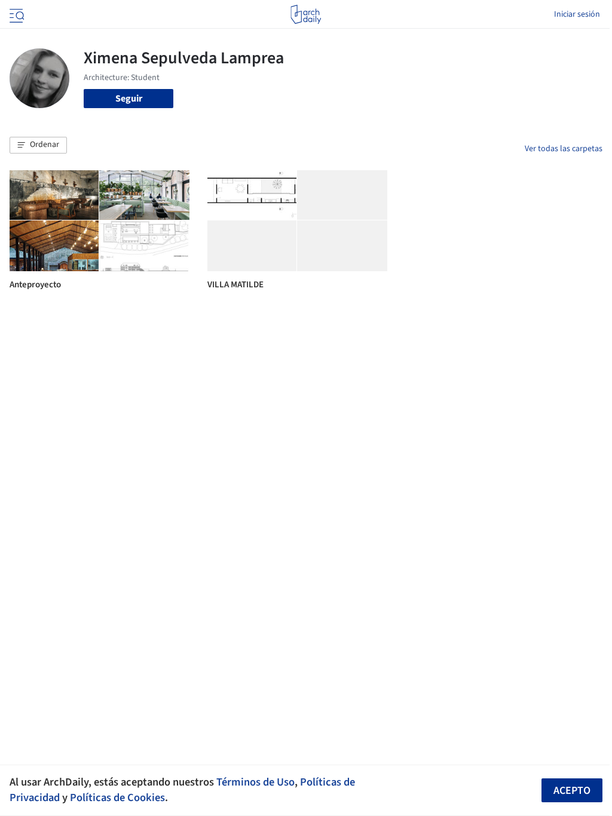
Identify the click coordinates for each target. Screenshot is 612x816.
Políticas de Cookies (117, 797)
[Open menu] (15, 14)
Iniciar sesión (577, 14)
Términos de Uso (255, 782)
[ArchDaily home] (305, 14)
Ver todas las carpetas (563, 149)
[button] (38, 145)
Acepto (571, 790)
